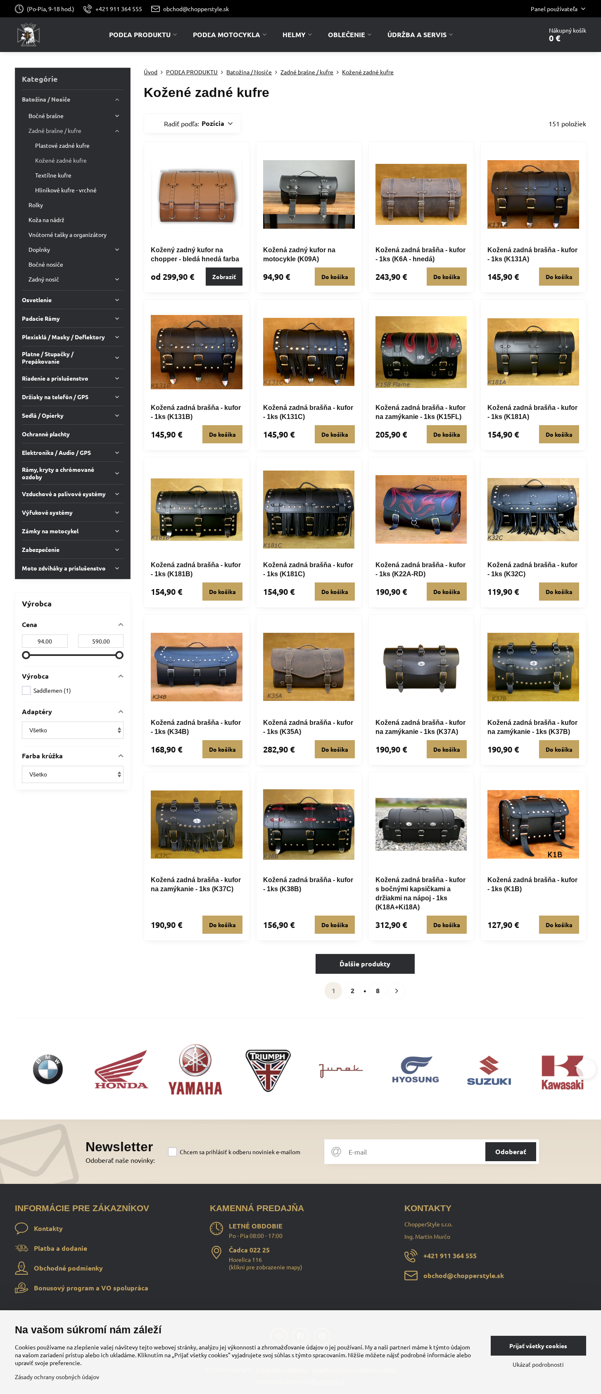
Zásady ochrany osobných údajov (57, 1376)
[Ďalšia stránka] (396, 990)
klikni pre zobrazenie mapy (265, 1267)
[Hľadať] (513, 34)
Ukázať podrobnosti (538, 1364)
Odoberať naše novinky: (120, 1160)
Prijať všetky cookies (538, 1345)
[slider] (26, 655)
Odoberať (510, 1151)
